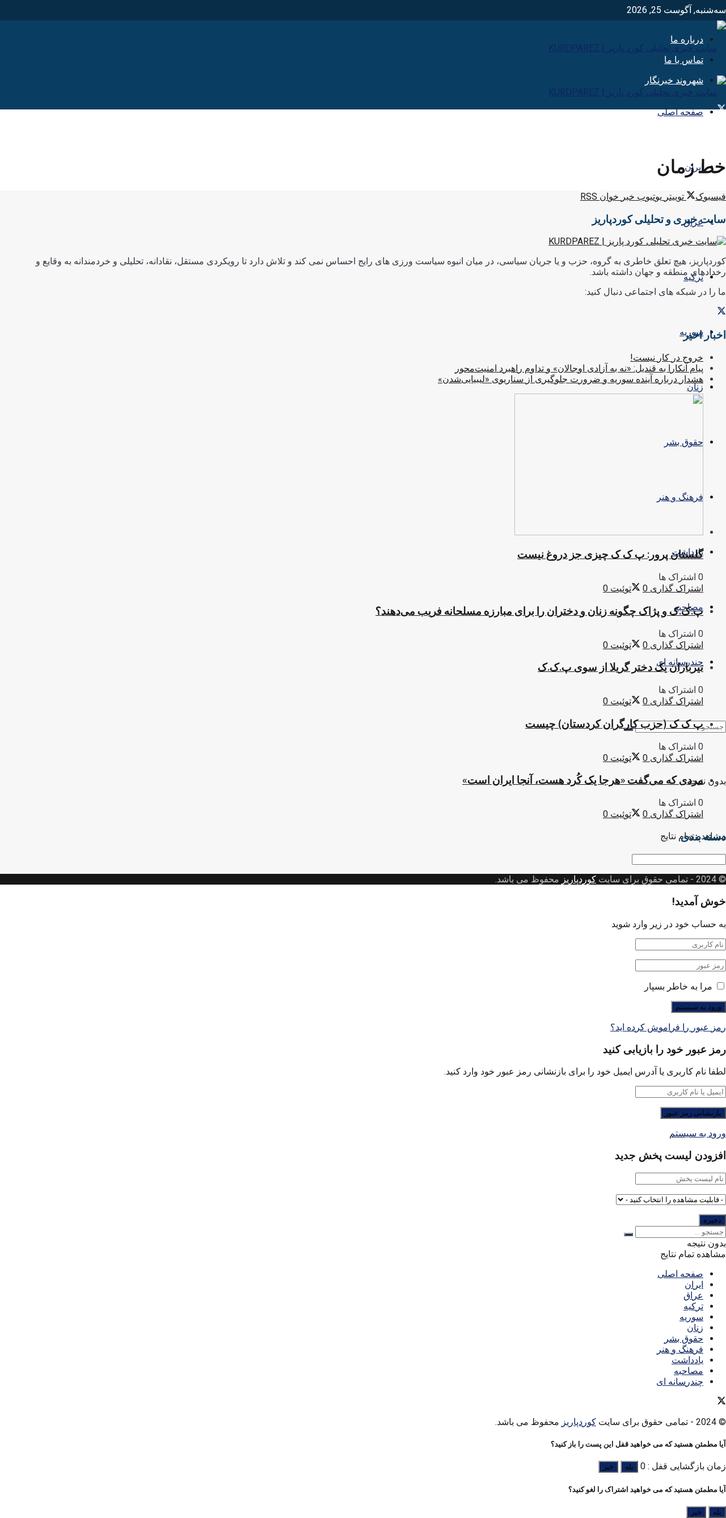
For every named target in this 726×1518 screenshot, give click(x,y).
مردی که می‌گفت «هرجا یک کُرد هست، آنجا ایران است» (582, 780)
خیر (608, 1466)
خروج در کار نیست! (666, 357)
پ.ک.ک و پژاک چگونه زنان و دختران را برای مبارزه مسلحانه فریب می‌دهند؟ (539, 611)
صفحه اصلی (680, 112)
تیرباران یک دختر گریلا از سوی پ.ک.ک (620, 667)
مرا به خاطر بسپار (678, 986)
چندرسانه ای (679, 1381)
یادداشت (687, 1360)
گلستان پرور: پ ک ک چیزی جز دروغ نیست (610, 554)
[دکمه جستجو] (628, 1234)
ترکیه (693, 1306)
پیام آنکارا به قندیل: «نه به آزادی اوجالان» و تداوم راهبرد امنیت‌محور (579, 368)
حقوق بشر (683, 1338)
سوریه (691, 1317)
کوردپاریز (579, 879)
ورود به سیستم (697, 1133)
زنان (695, 387)
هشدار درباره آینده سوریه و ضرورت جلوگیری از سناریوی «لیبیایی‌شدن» (570, 379)
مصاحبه (688, 1370)
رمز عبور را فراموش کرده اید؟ (668, 1027)
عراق (693, 1295)
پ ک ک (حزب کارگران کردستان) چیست (614, 723)
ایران (694, 1284)
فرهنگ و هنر (680, 1349)
